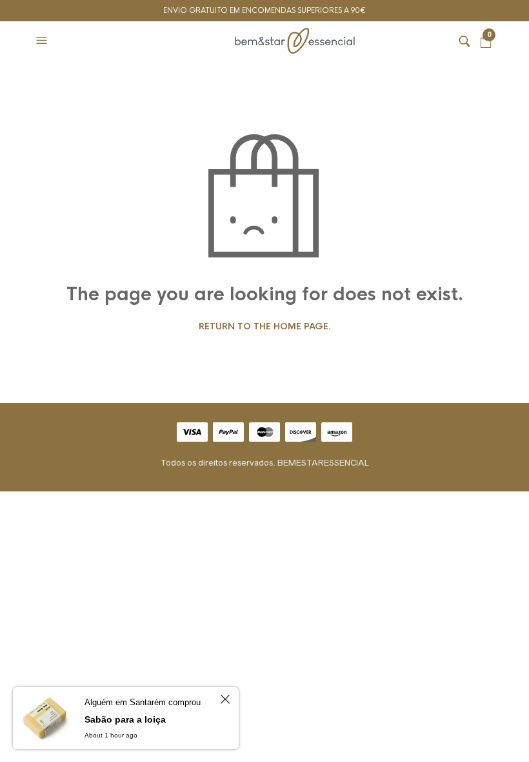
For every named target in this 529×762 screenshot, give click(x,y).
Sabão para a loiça (125, 719)
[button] (43, 40)
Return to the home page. (265, 327)
